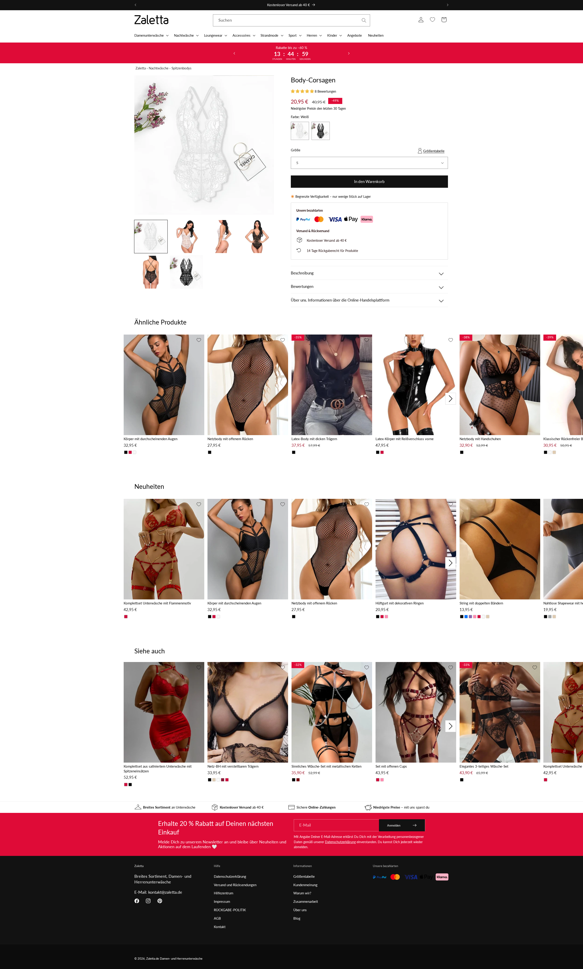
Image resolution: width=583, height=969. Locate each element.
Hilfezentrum (223, 893)
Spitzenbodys (181, 68)
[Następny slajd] (349, 53)
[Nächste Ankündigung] (447, 5)
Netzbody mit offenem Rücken (230, 439)
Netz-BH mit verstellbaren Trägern (232, 766)
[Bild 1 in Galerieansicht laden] (150, 236)
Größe (295, 150)
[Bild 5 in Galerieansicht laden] (150, 272)
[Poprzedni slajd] (234, 53)
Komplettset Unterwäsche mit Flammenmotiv (157, 603)
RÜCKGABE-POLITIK (230, 910)
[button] (151, 35)
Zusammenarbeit (305, 901)
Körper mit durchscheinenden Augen (150, 439)
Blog (296, 918)
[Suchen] (364, 20)
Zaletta (141, 68)
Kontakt (219, 927)
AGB (217, 918)
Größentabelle (434, 151)
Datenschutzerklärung (340, 842)
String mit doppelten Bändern (481, 603)
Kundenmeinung (305, 885)
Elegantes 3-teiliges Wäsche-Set (484, 766)
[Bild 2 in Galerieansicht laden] (186, 236)
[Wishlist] (432, 19)
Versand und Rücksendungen (235, 885)
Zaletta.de (152, 958)
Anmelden (393, 825)
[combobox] (291, 20)
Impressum (222, 901)
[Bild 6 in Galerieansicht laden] (186, 272)
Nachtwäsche (159, 68)
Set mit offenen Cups (391, 766)
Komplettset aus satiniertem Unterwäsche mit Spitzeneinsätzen (158, 768)
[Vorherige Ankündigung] (135, 5)
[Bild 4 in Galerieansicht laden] (257, 236)
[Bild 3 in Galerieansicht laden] (221, 236)
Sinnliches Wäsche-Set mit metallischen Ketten (326, 766)
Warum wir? (302, 893)
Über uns (300, 910)
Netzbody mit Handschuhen (480, 439)
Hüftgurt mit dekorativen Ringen (400, 603)
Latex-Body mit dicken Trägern (314, 439)
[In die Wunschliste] (198, 340)
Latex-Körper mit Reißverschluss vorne (405, 439)
